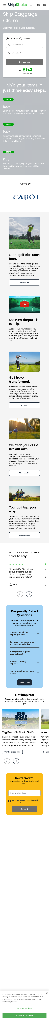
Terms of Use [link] (30, 800)
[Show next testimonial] (29, 594)
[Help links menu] (38, 5)
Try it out (24, 405)
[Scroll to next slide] (16, 761)
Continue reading (12, 752)
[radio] (11, 38)
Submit (24, 809)
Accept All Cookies (24, 1015)
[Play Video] (24, 304)
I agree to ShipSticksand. (25, 801)
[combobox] (24, 45)
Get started (24, 62)
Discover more (24, 535)
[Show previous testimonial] (20, 594)
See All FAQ (24, 682)
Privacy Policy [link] (16, 802)
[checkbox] (10, 801)
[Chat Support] (31, 5)
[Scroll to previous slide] (7, 761)
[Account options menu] (44, 5)
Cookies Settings (24, 1008)
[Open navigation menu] (4, 5)
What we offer (24, 473)
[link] (24, 681)
